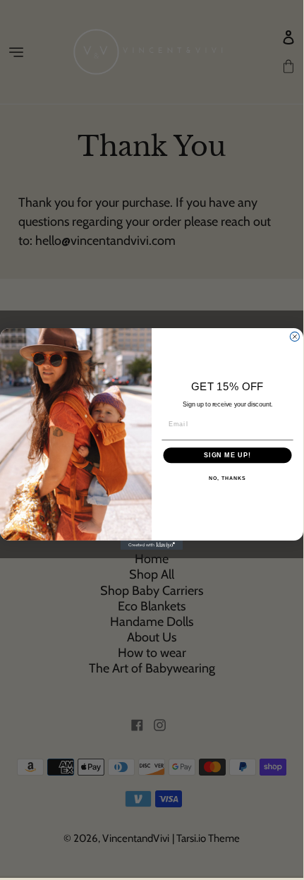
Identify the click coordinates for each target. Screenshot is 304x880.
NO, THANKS (227, 479)
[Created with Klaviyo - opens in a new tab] (152, 545)
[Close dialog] (294, 336)
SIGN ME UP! (227, 455)
